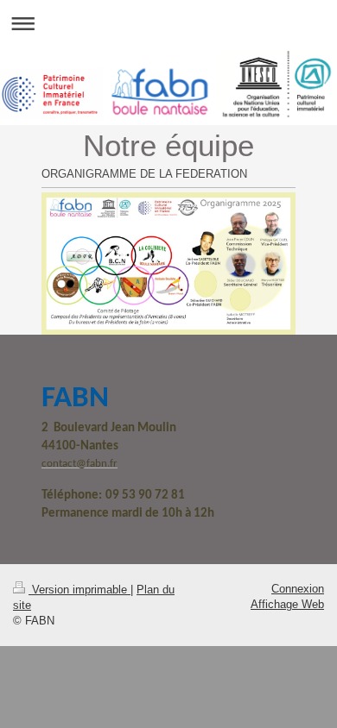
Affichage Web (287, 604)
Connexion (297, 588)
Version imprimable (79, 589)
